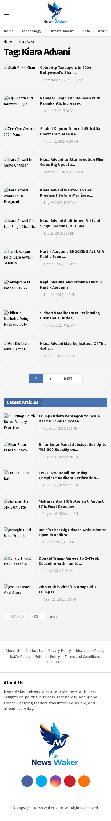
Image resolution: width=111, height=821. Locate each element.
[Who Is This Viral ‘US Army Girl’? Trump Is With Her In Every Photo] (19, 595)
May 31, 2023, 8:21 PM (59, 325)
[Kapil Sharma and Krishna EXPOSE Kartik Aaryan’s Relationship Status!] (20, 291)
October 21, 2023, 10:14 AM (63, 172)
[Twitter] (41, 781)
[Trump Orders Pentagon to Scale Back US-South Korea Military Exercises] (19, 424)
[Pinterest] (70, 781)
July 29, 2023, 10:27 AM (60, 203)
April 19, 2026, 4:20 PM (59, 542)
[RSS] (84, 781)
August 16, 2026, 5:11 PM (60, 485)
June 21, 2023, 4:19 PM (60, 295)
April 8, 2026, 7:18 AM (58, 571)
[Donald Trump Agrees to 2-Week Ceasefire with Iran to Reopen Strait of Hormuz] (19, 567)
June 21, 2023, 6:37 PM (59, 264)
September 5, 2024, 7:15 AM (63, 80)
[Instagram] (55, 781)
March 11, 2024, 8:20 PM (61, 141)
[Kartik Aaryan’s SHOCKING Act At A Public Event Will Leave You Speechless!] (20, 260)
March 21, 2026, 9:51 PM (60, 599)
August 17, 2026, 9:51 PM (60, 428)
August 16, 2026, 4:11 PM (60, 514)
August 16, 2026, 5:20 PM (60, 457)
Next (68, 378)
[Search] (103, 13)
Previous (17, 617)
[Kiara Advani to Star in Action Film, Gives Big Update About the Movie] (20, 168)
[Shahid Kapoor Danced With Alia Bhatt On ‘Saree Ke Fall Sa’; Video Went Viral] (20, 137)
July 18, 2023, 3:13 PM (59, 233)
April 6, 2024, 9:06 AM (59, 110)
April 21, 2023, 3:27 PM (60, 356)
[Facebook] (27, 781)
